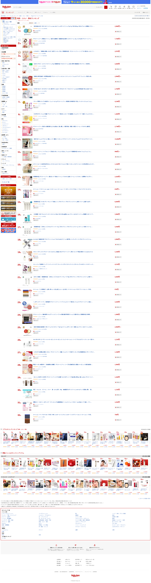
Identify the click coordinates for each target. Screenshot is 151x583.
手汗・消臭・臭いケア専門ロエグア (41, 318)
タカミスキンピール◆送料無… (119, 469)
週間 (35, 23)
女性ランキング (38, 12)
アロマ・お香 (6, 32)
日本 (3, 49)
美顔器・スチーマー (8, 38)
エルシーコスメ (37, 105)
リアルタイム (45, 12)
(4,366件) (49, 473)
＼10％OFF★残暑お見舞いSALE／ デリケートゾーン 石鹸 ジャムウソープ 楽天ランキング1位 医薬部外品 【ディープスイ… (64, 352)
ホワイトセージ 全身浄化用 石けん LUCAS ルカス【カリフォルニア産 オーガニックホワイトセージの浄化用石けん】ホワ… (64, 164)
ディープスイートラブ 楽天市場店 (41, 55)
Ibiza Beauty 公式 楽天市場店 (40, 43)
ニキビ (3, 75)
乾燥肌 (3, 86)
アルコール (4, 98)
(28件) (57, 446)
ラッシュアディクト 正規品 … (87, 490)
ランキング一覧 (5, 182)
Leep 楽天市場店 (38, 30)
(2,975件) (81, 446)
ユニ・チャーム (6, 160)
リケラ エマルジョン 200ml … (87, 442)
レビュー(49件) (41, 191)
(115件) (32, 493)
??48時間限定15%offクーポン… (39, 490)
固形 (3, 152)
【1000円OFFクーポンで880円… (112, 490)
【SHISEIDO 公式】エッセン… (79, 490)
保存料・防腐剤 (6, 97)
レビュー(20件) (41, 229)
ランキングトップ (21, 12)
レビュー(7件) (41, 279)
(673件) (8, 446)
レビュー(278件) (42, 178)
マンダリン (4, 129)
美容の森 (36, 256)
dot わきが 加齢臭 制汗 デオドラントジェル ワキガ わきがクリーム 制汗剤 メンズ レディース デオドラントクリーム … (62, 239)
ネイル (4, 35)
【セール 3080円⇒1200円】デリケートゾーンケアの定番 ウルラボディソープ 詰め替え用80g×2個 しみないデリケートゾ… (63, 377)
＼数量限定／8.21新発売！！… (104, 469)
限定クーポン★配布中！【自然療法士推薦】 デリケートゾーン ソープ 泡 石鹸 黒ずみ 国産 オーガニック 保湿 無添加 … (63, 364)
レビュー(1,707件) (42, 78)
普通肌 (3, 91)
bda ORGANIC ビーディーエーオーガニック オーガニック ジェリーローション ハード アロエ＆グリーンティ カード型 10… (64, 339)
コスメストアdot (38, 243)
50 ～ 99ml (4, 138)
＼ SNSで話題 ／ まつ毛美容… (63, 490)
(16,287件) (9, 493)
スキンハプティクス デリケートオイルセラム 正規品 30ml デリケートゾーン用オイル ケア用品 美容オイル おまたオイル (63, 251)
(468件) (57, 473)
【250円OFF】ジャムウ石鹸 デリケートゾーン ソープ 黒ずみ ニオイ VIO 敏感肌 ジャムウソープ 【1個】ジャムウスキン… (63, 114)
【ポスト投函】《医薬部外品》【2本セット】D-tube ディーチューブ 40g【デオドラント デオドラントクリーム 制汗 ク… (63, 276)
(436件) (97, 446)
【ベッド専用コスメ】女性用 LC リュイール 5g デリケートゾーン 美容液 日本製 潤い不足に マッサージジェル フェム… (63, 101)
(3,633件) (24, 473)
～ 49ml (4, 136)
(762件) (73, 446)
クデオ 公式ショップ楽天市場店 (40, 68)
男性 (3, 66)
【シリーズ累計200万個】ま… (103, 442)
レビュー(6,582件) (42, 116)
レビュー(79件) (41, 391)
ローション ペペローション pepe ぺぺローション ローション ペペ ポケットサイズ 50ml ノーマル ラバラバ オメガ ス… (62, 189)
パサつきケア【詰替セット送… (95, 443)
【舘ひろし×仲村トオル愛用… (63, 442)
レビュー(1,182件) (42, 91)
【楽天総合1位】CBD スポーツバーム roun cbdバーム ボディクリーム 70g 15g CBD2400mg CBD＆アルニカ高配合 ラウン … (63, 26)
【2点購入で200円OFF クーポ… (95, 490)
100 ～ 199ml (5, 140)
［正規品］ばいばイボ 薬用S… (55, 469)
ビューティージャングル (39, 343)
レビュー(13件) (41, 266)
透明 (3, 112)
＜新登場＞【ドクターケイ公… (127, 469)
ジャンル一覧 (137, 12)
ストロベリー (5, 124)
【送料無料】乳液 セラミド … (22, 469)
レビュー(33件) (41, 304)
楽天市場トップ (4, 15)
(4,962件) (113, 493)
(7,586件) (89, 493)
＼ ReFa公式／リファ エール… (111, 442)
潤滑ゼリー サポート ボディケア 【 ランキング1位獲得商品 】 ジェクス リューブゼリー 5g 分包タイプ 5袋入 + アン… (62, 402)
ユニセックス (5, 64)
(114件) (41, 493)
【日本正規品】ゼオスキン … (71, 442)
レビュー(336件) (42, 254)
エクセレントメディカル (39, 206)
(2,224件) (97, 493)
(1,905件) (73, 493)
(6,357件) (121, 473)
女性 (3, 62)
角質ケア (4, 80)
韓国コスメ (5, 39)
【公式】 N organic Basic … (136, 469)
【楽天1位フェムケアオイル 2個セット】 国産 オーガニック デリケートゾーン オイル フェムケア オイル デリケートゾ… (63, 139)
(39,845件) (33, 473)
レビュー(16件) (41, 141)
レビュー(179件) (42, 166)
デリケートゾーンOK (7, 58)
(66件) (65, 473)
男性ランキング (30, 12)
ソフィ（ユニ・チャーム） (8, 165)
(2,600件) (81, 473)
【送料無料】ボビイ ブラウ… (30, 490)
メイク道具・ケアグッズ (9, 28)
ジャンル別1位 (52, 12)
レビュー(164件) (42, 366)
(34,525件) (17, 473)
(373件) (65, 493)
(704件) (105, 493)
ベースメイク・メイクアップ (9, 25)
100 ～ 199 (4, 106)
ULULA (36, 381)
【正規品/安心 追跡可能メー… (119, 490)
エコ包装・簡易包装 (7, 156)
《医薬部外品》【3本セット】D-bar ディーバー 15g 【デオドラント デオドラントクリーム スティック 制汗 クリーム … (63, 226)
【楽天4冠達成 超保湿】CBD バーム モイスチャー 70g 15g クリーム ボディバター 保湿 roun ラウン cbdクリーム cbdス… (63, 327)
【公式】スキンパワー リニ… (71, 469)
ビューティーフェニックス (39, 306)
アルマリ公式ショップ (39, 80)
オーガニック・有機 (7, 148)
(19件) (129, 473)
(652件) (16, 446)
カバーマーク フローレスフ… (127, 442)
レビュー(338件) (42, 66)
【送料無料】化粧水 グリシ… (79, 469)
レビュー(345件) (42, 216)
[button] (115, 7)
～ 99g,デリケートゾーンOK (36, 15)
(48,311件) (9, 473)
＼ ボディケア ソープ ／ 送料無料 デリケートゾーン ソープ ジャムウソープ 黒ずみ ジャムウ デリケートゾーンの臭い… (63, 301)
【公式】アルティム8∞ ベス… (22, 442)
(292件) (41, 473)
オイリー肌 (4, 93)
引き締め (4, 78)
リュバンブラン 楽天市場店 (40, 93)
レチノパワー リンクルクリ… (95, 469)
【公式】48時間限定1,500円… (6, 442)
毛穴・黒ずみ (5, 71)
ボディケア (5, 34)
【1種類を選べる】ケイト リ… (136, 490)
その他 (4, 42)
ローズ (3, 122)
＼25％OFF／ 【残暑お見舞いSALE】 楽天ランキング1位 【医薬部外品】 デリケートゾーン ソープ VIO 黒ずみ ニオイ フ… (63, 51)
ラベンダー (4, 132)
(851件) (138, 473)
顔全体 (3, 169)
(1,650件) (81, 493)
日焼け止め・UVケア (8, 27)
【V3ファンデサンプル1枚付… (71, 490)
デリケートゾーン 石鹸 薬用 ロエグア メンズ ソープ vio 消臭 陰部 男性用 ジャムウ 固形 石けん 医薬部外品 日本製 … (62, 314)
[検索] (105, 7)
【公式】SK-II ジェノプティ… (103, 490)
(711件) (138, 493)
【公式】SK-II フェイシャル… (144, 469)
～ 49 (3, 104)
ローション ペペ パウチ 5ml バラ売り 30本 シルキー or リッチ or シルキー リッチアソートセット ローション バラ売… (62, 414)
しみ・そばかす (6, 77)
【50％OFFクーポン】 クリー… (79, 442)
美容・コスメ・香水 (24, 15)
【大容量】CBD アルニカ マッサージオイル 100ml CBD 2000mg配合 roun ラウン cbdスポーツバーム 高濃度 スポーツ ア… (63, 214)
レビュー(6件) (41, 204)
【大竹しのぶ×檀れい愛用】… (39, 469)
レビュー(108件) (42, 103)
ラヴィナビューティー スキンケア (41, 118)
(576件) (146, 473)
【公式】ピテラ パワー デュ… (47, 469)
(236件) (89, 446)
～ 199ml (4, 116)
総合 (4, 20)
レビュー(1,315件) (42, 354)
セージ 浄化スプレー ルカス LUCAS (41, 168)
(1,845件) (121, 446)
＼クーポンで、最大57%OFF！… (23, 490)
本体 (3, 144)
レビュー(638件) (42, 53)
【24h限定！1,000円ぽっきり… (7, 490)
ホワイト (4, 110)
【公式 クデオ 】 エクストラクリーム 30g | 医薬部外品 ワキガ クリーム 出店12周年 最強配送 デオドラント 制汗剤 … (62, 63)
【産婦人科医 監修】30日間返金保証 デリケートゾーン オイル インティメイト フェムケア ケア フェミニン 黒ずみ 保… (62, 76)
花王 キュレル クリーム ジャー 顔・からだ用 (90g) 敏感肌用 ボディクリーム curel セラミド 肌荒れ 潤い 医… (62, 389)
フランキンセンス (6, 127)
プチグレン (4, 125)
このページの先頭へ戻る (144, 498)
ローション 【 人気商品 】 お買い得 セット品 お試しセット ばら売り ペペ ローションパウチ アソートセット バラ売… (62, 289)
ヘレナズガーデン (38, 231)
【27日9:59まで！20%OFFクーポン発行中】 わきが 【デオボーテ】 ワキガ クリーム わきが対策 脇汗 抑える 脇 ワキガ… (63, 89)
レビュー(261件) (42, 153)
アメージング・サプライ (39, 193)
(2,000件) (57, 493)
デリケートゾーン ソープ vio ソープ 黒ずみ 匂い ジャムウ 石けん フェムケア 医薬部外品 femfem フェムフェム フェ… (62, 151)
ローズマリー (5, 130)
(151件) (113, 473)
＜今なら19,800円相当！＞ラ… (15, 442)
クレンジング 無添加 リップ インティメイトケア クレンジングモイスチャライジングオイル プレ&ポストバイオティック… (63, 264)
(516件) (65, 446)
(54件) (73, 473)
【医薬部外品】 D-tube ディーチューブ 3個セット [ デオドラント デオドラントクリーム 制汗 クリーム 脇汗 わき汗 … (62, 201)
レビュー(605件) (42, 41)
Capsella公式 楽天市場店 (39, 128)
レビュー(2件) (41, 341)
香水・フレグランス (8, 31)
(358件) (146, 493)
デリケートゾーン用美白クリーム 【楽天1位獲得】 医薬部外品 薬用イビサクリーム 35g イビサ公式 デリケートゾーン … (63, 38)
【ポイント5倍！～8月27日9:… (136, 442)
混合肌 (3, 89)
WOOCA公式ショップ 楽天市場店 (41, 143)
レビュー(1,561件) (42, 329)
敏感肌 (3, 87)
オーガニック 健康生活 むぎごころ (41, 268)
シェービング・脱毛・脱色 (9, 37)
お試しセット (5, 173)
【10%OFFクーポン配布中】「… (47, 442)
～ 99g (3, 54)
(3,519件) (105, 446)
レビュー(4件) (41, 417)
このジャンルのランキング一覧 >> (142, 15)
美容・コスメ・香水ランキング (28, 18)
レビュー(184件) (42, 379)
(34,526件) (25, 446)
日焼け (3, 82)
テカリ (3, 73)
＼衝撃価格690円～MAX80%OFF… (31, 443)
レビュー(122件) (42, 241)
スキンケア (5, 23)
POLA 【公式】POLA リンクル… (63, 469)
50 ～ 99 (4, 103)
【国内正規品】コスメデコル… (55, 490)
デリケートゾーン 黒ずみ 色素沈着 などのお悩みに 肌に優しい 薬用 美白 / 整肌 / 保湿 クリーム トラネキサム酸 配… (62, 126)
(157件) (97, 473)
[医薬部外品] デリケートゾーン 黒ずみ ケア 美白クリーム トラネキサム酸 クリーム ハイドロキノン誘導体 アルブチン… (63, 176)
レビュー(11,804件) (42, 28)
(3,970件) (41, 446)
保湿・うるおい (6, 70)
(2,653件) (113, 446)
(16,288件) (146, 446)
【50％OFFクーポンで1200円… (144, 442)
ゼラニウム (4, 120)
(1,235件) (121, 493)
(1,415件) (49, 446)
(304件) (129, 446)
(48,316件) (138, 446)
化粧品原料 (5, 41)
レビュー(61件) (41, 316)
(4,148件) (33, 446)
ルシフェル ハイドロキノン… (111, 469)
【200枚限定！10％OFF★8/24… (119, 442)
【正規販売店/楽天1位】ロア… (39, 442)
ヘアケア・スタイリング (9, 30)
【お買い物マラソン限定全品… (55, 442)
